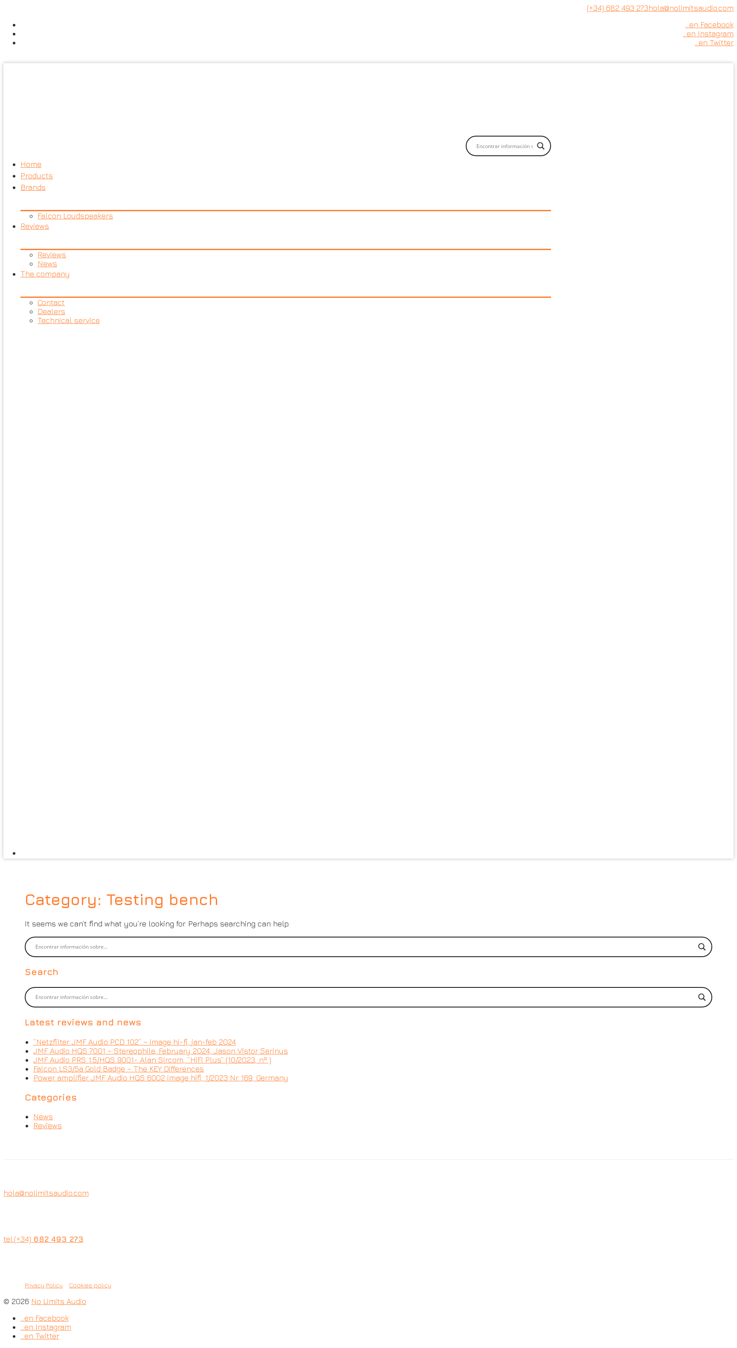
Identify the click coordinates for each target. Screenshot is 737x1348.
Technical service (69, 320)
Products (36, 175)
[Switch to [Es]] (285, 592)
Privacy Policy (44, 1285)
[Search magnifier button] (541, 146)
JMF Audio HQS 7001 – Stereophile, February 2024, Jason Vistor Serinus (160, 1050)
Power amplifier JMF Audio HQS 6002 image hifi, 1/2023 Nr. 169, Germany (160, 1077)
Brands (33, 187)
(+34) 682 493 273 (617, 7)
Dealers (51, 311)
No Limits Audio (58, 1301)
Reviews (34, 225)
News (47, 263)
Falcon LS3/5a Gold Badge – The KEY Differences (118, 1068)
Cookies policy (90, 1285)
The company (45, 273)
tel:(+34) (43, 1238)
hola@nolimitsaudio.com (691, 7)
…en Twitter (714, 42)
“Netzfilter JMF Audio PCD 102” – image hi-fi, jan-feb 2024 (134, 1041)
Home (30, 164)
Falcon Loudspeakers (75, 215)
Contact (51, 302)
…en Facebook (709, 24)
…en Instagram (708, 33)
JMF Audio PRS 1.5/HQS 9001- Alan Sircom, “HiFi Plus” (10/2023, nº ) (152, 1059)
